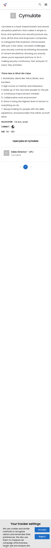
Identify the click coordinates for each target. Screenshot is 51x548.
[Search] (40, 4)
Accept (42, 529)
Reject (42, 536)
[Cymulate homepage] (13, 127)
